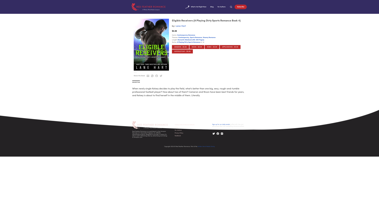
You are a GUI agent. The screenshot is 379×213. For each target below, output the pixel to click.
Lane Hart (181, 26)
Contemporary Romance (186, 35)
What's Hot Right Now (198, 7)
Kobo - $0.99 (212, 47)
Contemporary (183, 37)
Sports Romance (196, 37)
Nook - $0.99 (197, 47)
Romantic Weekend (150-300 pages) (191, 40)
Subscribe (240, 7)
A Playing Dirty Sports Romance (188, 42)
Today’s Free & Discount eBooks (185, 125)
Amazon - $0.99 (180, 47)
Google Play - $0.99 (182, 51)
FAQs (176, 127)
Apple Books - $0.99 (230, 47)
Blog (212, 7)
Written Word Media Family (206, 146)
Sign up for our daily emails (221, 124)
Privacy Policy (179, 133)
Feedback (178, 136)
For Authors (222, 7)
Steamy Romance (209, 37)
